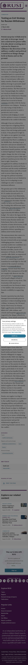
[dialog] (14, 332)
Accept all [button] (14, 336)
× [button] (24, 320)
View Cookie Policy (16, 332)
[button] (14, 343)
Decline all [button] (14, 339)
